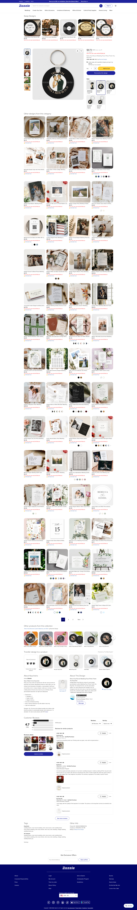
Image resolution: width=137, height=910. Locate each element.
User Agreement (71, 908)
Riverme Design (103, 59)
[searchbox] (67, 6)
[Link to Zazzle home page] (25, 6)
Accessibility (90, 908)
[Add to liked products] (81, 50)
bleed (46, 712)
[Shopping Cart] (115, 5)
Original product (66, 754)
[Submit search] (101, 5)
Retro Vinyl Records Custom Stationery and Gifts (36, 628)
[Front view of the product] (58, 74)
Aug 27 (90, 63)
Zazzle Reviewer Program (63, 768)
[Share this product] (77, 50)
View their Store (79, 701)
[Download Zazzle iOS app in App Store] (75, 902)
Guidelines (84, 908)
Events (27, 1)
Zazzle (21, 1)
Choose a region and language (66, 893)
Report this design (106, 689)
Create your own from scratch (62, 690)
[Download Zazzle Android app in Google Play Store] (85, 902)
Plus (32, 1)
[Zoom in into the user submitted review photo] (27, 739)
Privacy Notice (78, 908)
